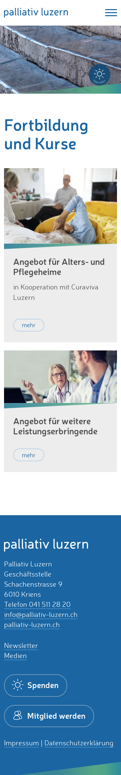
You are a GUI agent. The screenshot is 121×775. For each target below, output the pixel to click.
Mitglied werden (55, 715)
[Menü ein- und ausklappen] (109, 13)
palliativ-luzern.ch (32, 624)
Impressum (21, 743)
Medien (15, 655)
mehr (29, 325)
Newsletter (21, 645)
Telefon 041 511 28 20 (37, 604)
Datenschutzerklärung (79, 743)
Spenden (42, 685)
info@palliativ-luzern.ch (41, 614)
